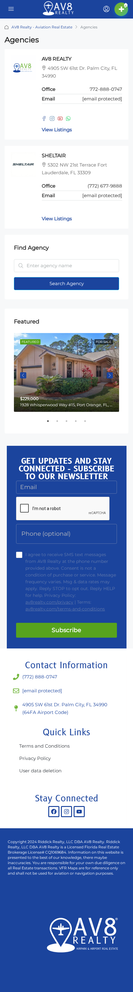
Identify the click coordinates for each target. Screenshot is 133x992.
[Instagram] (66, 811)
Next (110, 375)
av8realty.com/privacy (49, 602)
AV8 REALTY (56, 59)
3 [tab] (69, 423)
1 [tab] (51, 423)
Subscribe (66, 630)
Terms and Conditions (44, 746)
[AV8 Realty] (83, 939)
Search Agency (66, 283)
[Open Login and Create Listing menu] (105, 9)
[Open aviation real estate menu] (11, 9)
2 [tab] (60, 423)
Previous (23, 375)
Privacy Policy (35, 758)
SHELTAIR (54, 155)
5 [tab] (88, 423)
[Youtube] (79, 811)
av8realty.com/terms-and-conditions (65, 609)
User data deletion (40, 771)
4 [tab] (79, 423)
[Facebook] (53, 811)
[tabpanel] (66, 372)
